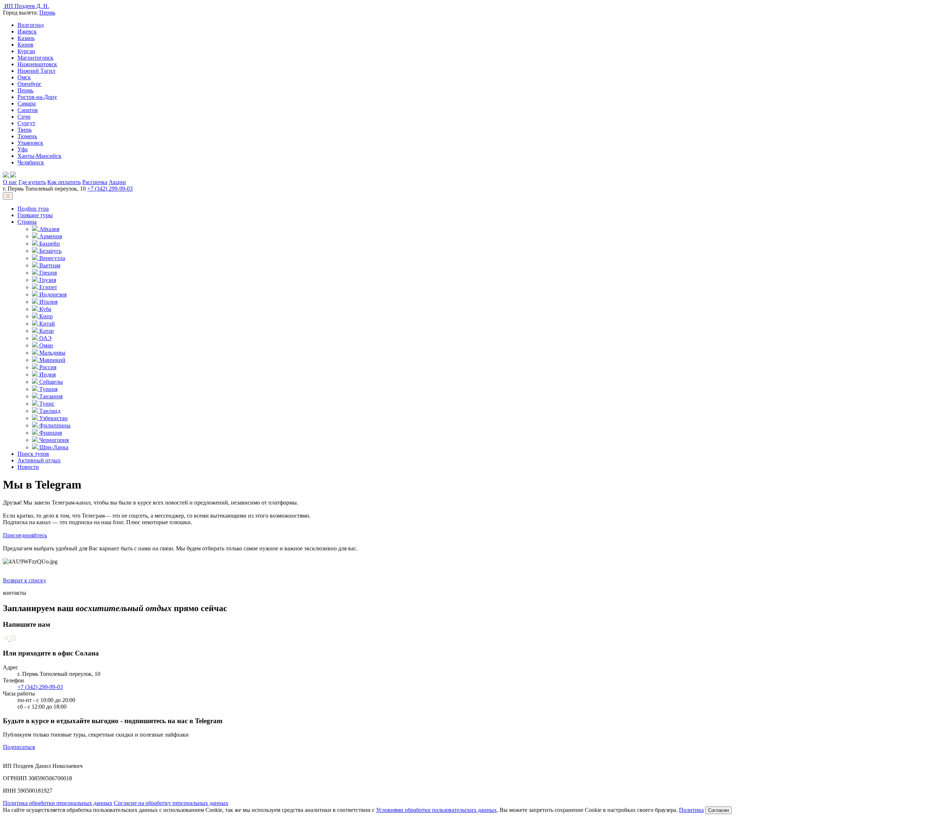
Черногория (53, 440)
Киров (25, 44)
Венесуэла (51, 258)
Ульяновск (30, 143)
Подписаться (19, 747)
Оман (45, 345)
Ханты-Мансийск (39, 156)
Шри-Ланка (53, 447)
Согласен (718, 810)
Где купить (32, 182)
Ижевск (27, 31)
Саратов (27, 110)
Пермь (47, 12)
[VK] (13, 639)
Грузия (47, 280)
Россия (47, 367)
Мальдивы (51, 353)
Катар (46, 331)
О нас (10, 182)
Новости (28, 467)
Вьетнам (49, 265)
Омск (24, 77)
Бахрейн (49, 243)
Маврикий (51, 360)
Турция (47, 389)
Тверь (24, 130)
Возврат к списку (24, 580)
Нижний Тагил (36, 71)
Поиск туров (33, 454)
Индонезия (52, 294)
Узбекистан (53, 418)
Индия (47, 374)
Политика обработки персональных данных (57, 803)
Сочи (24, 116)
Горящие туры (35, 215)
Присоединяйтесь (25, 535)
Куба (44, 309)
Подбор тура (33, 209)
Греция (47, 273)
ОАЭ (45, 338)
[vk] (13, 175)
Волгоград (30, 25)
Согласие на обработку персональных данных (171, 803)
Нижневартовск (37, 64)
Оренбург (29, 84)
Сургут (26, 123)
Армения (50, 236)
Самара (26, 103)
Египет (47, 287)
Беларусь (49, 251)
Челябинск (30, 162)
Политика (691, 810)
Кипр (45, 316)
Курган (26, 51)
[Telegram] (6, 175)
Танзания (50, 396)
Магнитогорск (35, 58)
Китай (46, 323)
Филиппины (54, 425)
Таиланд (49, 411)
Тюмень (27, 136)
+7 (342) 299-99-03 (110, 189)
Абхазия (48, 229)
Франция (50, 433)
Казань (26, 38)
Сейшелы (50, 382)
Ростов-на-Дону (37, 97)
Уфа (22, 149)
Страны (27, 222)
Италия (47, 302)
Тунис (46, 403)
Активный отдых (39, 460)
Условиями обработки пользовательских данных (436, 810)
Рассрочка (94, 182)
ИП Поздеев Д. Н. (26, 6)
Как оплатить (64, 182)
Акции (117, 182)
